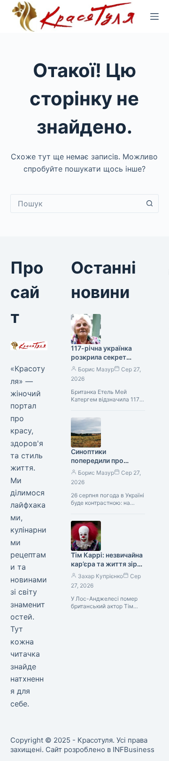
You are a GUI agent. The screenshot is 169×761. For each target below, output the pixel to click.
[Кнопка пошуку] (149, 203)
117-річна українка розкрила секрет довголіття (101, 357)
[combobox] (76, 203)
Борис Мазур (96, 369)
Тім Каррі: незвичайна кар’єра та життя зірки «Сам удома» (108, 564)
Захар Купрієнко (100, 576)
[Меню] (154, 16)
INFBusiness (133, 749)
